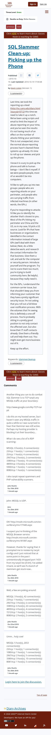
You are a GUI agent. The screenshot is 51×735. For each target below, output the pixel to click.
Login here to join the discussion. (23, 681)
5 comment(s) (16, 93)
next (19, 26)
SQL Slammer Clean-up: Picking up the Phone (25, 56)
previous (10, 26)
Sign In (33, 4)
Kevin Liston (16, 88)
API (27, 717)
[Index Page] (8, 4)
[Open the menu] (47, 12)
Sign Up (43, 4)
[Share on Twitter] (37, 75)
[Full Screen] (21, 75)
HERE (14, 33)
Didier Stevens (29, 19)
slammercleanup (27, 359)
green (19, 12)
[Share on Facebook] (29, 75)
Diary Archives (16, 708)
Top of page (42, 695)
